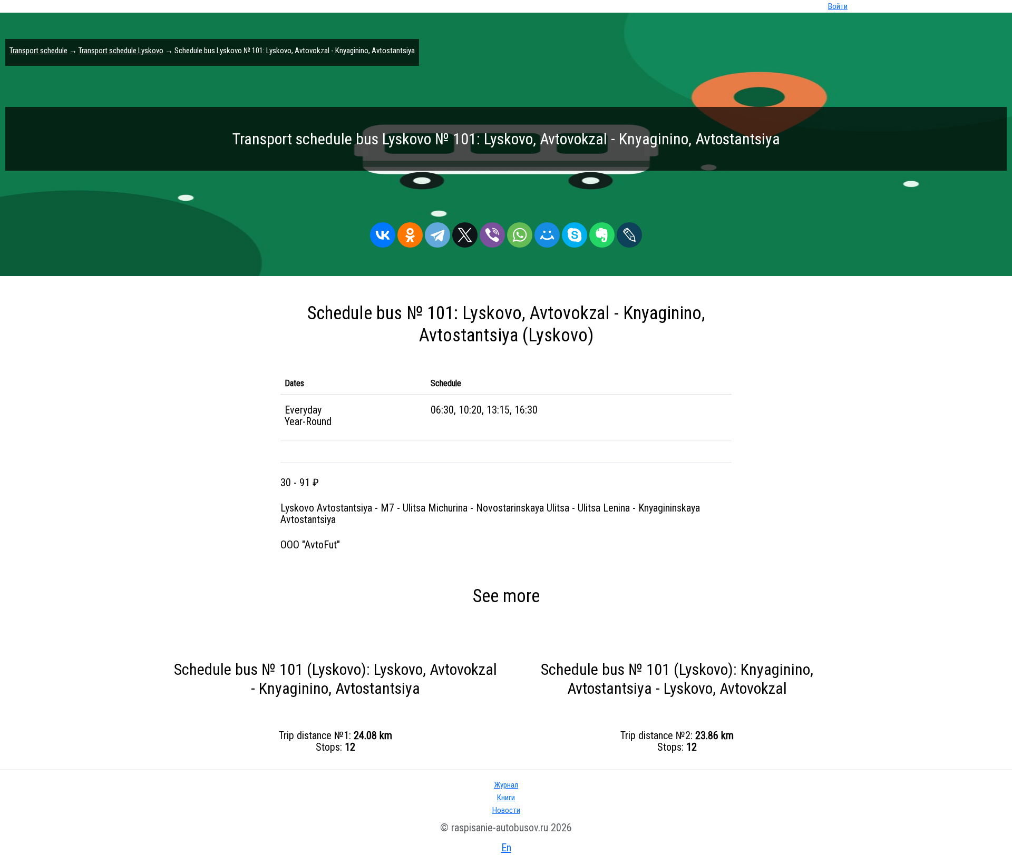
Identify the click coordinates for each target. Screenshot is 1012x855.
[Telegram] (437, 232)
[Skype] (574, 232)
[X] (465, 232)
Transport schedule (38, 50)
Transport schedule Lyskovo (121, 50)
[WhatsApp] (519, 232)
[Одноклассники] (410, 232)
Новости (506, 810)
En (506, 847)
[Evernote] (602, 232)
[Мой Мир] (547, 232)
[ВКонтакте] (382, 232)
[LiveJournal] (629, 232)
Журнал (506, 785)
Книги (506, 797)
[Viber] (492, 232)
